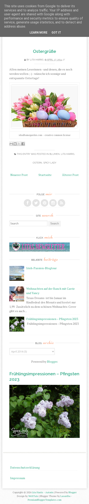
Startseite (45, 175)
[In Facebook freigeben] (23, 144)
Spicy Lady (49, 162)
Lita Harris (67, 154)
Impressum (17, 478)
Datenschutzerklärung (25, 467)
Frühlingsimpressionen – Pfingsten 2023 (52, 319)
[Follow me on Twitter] (36, 203)
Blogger (52, 361)
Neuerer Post (19, 175)
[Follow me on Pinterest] (44, 203)
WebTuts (33, 496)
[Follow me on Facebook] (27, 203)
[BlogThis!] (15, 144)
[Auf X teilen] (19, 144)
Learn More (38, 32)
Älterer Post (70, 175)
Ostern (37, 162)
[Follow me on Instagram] (53, 203)
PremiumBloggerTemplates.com (44, 499)
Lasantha (65, 496)
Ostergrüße (44, 51)
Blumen (54, 154)
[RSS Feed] (61, 203)
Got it (56, 32)
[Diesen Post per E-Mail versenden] (11, 144)
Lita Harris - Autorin (42, 492)
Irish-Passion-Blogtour (41, 268)
